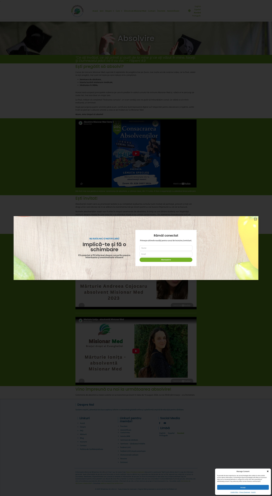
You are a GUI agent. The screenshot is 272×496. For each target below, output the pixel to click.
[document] (136, 248)
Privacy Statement (244, 492)
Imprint (253, 492)
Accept (243, 487)
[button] (268, 471)
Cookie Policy (234, 492)
